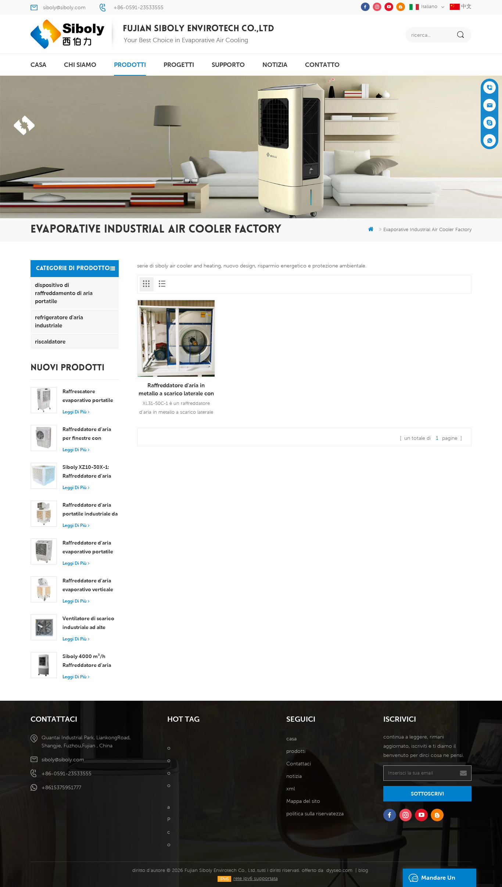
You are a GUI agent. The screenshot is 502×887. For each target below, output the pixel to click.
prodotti (130, 64)
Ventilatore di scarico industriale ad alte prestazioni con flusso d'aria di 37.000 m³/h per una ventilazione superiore (89, 623)
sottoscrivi (427, 794)
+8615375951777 (61, 787)
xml (290, 788)
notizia (274, 64)
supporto (228, 64)
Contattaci (298, 763)
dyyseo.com (339, 870)
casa (38, 64)
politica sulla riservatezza (315, 813)
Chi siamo (80, 64)
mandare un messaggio (438, 880)
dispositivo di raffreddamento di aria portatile (64, 292)
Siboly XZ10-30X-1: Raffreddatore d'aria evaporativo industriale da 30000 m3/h (90, 472)
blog (363, 870)
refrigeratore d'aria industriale (59, 321)
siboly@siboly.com (64, 7)
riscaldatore (50, 341)
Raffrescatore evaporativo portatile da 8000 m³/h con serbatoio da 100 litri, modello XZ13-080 (88, 396)
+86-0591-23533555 (139, 7)
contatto (322, 64)
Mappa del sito (303, 801)
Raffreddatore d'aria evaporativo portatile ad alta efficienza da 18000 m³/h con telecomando (87, 548)
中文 (465, 6)
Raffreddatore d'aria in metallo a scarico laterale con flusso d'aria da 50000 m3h (176, 389)
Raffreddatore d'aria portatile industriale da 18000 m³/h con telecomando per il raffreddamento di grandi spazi (90, 510)
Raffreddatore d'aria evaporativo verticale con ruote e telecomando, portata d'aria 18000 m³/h (88, 586)
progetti (179, 64)
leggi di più (74, 411)
